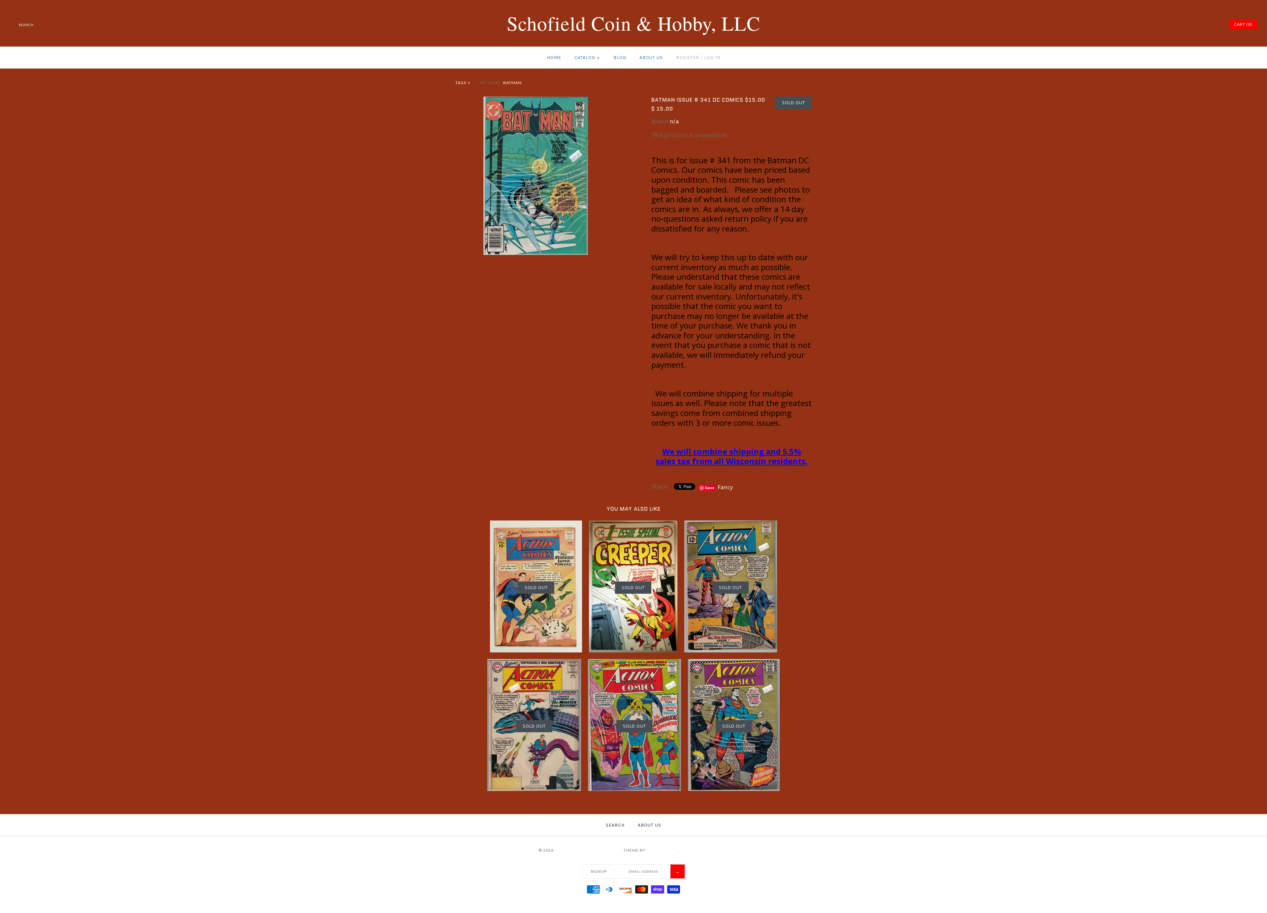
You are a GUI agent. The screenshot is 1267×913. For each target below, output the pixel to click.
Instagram (1206, 24)
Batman (512, 82)
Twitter (1181, 24)
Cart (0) (1243, 24)
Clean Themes (662, 850)
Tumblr (1214, 24)
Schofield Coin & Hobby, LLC (588, 850)
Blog (619, 57)
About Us (651, 57)
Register (687, 57)
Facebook (1173, 24)
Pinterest (1189, 24)
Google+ (1198, 24)
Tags (463, 82)
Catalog (587, 57)
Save (710, 487)
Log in (712, 57)
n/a (674, 121)
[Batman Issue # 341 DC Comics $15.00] (535, 100)
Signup (599, 871)
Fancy (725, 487)
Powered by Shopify (705, 850)
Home (554, 57)
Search (615, 825)
